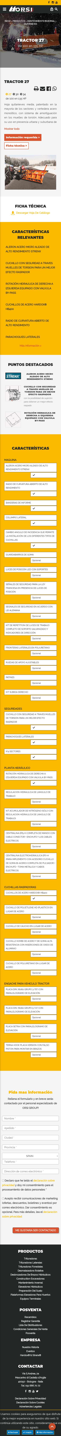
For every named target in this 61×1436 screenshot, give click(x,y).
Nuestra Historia (30, 1347)
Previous (8, 174)
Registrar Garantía (30, 1321)
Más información (45, 1432)
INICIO (7, 21)
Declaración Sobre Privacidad (30, 1398)
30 (17, 94)
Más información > (30, 345)
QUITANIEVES (30, 24)
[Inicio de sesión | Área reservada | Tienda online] (52, 9)
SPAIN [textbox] (29, 1156)
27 (9, 94)
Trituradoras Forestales (30, 1266)
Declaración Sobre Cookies (30, 1402)
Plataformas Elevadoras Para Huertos (30, 1294)
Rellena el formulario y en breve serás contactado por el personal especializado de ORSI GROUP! (30, 1103)
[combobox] (30, 1156)
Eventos (30, 1351)
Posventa (30, 1333)
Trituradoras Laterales (30, 1262)
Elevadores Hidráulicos (30, 1286)
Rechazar (14, 1432)
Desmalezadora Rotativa (30, 1270)
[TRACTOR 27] (30, 172)
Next (52, 174)
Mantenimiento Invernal (30, 1282)
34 (24, 94)
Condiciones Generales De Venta (30, 1329)
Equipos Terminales (30, 1298)
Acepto (28, 1432)
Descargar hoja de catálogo (33, 212)
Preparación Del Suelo (30, 1290)
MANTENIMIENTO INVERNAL (41, 21)
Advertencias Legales (30, 1406)
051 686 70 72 (32, 1385)
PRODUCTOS (19, 21)
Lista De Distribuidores (30, 1325)
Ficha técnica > (16, 145)
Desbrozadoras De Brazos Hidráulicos (30, 1274)
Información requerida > (23, 137)
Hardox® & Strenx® (30, 1355)
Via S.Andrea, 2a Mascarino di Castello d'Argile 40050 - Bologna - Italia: (30, 1379)
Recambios (30, 1317)
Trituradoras (30, 1258)
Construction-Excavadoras (30, 1278)
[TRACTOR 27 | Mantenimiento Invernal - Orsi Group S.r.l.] (35, 89)
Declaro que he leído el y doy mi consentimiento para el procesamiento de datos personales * (28, 1185)
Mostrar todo (12, 128)
